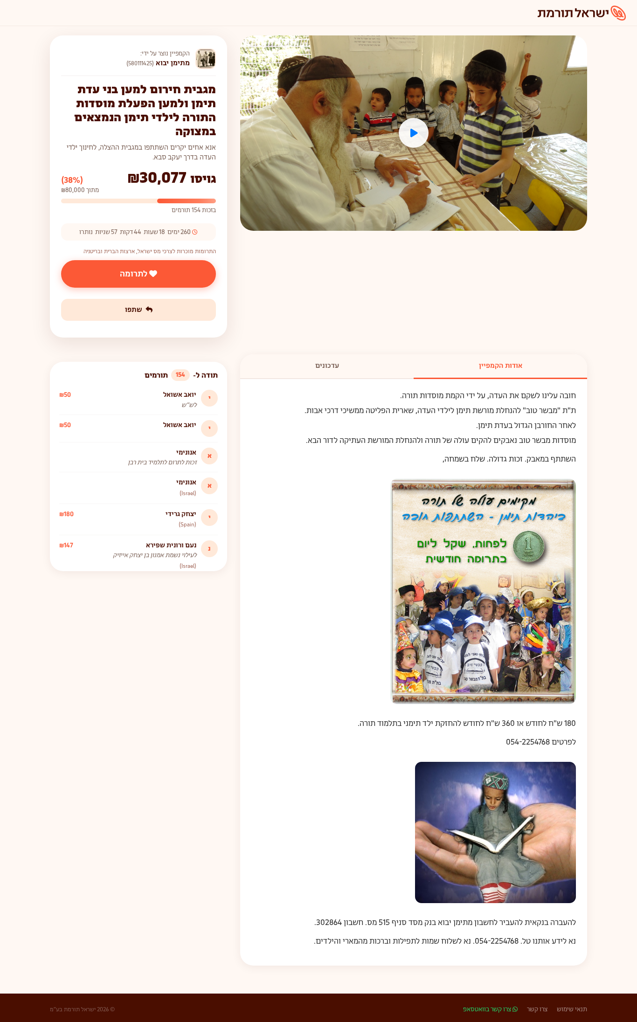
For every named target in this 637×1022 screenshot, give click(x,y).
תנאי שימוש (572, 1009)
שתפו (133, 309)
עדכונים (327, 365)
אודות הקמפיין (500, 365)
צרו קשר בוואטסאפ (487, 1009)
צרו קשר (537, 1009)
